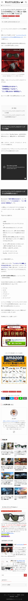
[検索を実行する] (25, 575)
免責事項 (18, 594)
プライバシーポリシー (11, 594)
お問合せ (16, 596)
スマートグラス (12, 391)
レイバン (19, 391)
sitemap (22, 594)
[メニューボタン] (2, 2)
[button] (3, 398)
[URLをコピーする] (25, 398)
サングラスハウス (21, 560)
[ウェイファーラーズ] (14, 2)
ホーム (5, 594)
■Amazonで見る (5, 534)
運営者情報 (12, 596)
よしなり (14, 418)
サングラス (5, 391)
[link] (14, 432)
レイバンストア (20, 544)
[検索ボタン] (26, 2)
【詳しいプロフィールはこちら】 (10, 421)
